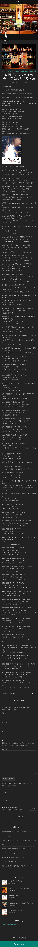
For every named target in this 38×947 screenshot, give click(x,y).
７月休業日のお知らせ (15, 910)
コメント (4, 749)
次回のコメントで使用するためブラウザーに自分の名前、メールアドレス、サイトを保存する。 (18, 744)
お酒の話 (17, 72)
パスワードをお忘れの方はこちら (12, 810)
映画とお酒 (33, 72)
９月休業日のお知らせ (15, 881)
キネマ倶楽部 (24, 72)
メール (4, 722)
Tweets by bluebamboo (9, 924)
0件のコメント (24, 82)
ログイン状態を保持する (11, 807)
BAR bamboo (11, 693)
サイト (4, 731)
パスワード (5, 800)
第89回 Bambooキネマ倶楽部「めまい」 (20, 903)
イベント (4, 72)
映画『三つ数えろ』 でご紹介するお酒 (14, 831)
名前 (4, 713)
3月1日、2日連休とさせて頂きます (12, 866)
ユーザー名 (5, 793)
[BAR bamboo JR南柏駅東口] (19, 19)
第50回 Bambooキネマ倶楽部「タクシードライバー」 (18, 849)
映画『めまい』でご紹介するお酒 (18, 888)
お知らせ (10, 72)
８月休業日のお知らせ (15, 896)
